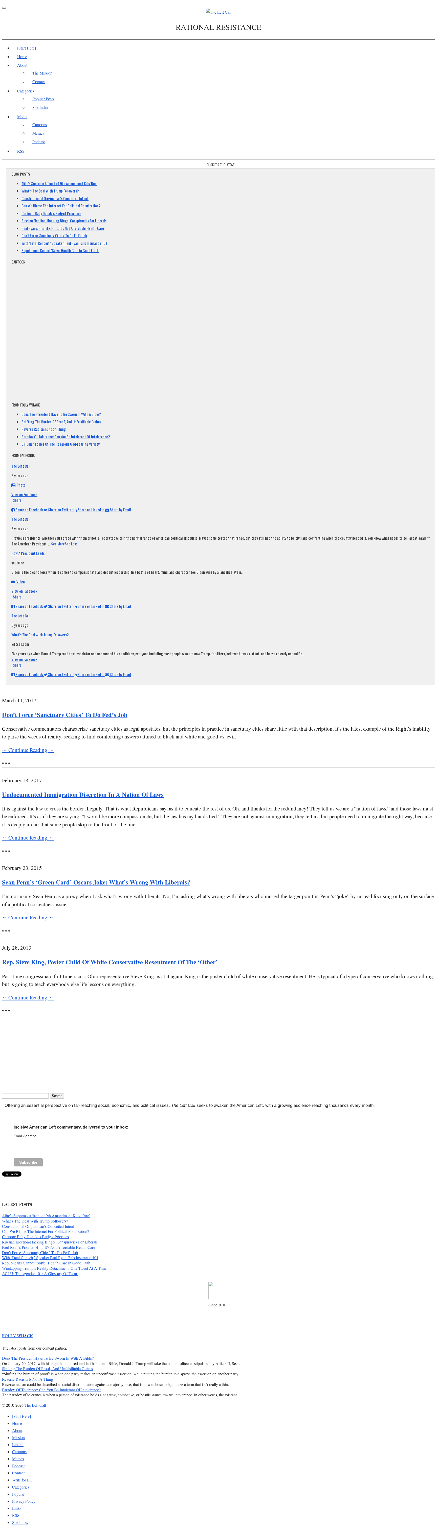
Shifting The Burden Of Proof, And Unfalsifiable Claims (61, 421)
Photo (21, 485)
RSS (21, 151)
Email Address (25, 1136)
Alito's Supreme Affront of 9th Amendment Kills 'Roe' (59, 183)
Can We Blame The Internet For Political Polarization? (61, 205)
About (22, 65)
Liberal (18, 1444)
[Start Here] (26, 48)
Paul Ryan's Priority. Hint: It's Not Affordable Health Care (62, 228)
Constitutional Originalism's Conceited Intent (55, 198)
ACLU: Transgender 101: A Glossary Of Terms (40, 1273)
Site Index (40, 107)
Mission (18, 1437)
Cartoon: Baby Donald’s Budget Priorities (35, 1236)
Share (17, 500)
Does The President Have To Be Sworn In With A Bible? (61, 414)
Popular (18, 1494)
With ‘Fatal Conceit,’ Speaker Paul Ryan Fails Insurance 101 (50, 1257)
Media (22, 116)
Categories (25, 90)
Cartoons (39, 124)
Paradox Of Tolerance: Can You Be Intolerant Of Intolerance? (65, 436)
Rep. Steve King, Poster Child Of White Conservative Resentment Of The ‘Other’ (110, 961)
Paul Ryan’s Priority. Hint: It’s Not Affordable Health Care (48, 1247)
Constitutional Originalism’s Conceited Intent (38, 1226)
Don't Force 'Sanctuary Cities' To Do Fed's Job (54, 235)
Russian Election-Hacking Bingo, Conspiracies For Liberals (63, 220)
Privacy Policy (23, 1501)
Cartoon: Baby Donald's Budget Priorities (51, 213)
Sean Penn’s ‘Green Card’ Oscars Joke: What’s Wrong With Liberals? (96, 882)
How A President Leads (28, 553)
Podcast (38, 141)
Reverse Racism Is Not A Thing (43, 429)
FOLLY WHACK (17, 1335)
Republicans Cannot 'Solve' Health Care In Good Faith (60, 250)
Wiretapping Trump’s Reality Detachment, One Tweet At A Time (54, 1268)
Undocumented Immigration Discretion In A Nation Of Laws (83, 794)
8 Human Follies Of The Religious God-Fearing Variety (60, 444)
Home (22, 56)
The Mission (42, 73)
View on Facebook (24, 494)
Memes (38, 133)
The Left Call (20, 466)
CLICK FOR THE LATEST (221, 164)
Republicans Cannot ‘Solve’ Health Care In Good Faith (46, 1262)
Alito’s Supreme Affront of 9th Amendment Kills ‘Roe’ (46, 1215)
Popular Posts (43, 98)
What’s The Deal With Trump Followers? (50, 191)
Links (16, 1508)
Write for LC (22, 1479)
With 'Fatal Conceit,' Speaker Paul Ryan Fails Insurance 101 (64, 243)
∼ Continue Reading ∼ (28, 749)
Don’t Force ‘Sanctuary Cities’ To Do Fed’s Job (64, 714)
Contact (38, 81)
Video (20, 581)
